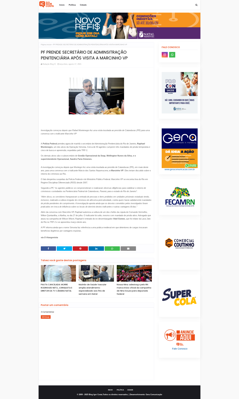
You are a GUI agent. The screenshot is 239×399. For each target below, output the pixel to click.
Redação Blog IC (49, 64)
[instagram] (165, 54)
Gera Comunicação (154, 394)
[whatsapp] (172, 54)
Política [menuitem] (72, 5)
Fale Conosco (179, 348)
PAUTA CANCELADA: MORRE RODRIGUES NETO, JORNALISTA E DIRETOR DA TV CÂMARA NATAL (56, 287)
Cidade (130, 390)
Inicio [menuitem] (62, 5)
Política (120, 390)
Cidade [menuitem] (83, 5)
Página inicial (46, 45)
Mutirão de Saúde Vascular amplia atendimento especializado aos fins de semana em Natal (92, 289)
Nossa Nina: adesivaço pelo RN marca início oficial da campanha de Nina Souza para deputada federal (134, 289)
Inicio (110, 390)
